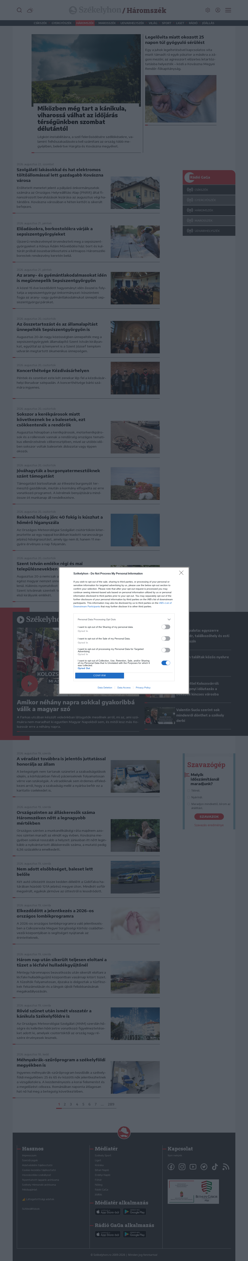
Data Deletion (105, 687)
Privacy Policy (143, 687)
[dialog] (124, 630)
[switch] (165, 627)
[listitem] (124, 619)
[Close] (182, 574)
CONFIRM (99, 675)
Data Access (124, 687)
